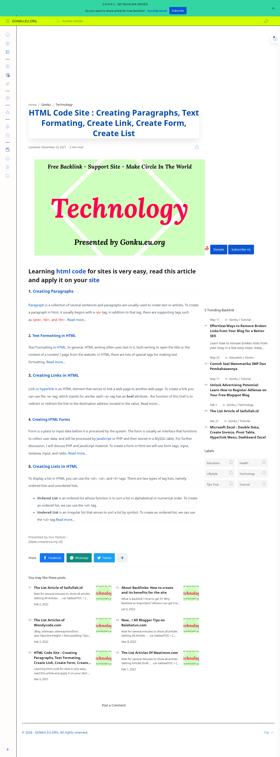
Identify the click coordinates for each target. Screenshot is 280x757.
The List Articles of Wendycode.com (49, 622)
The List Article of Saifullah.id (58, 587)
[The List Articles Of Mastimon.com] (191, 658)
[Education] (236, 357)
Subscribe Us (241, 249)
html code (71, 271)
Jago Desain (117, 732)
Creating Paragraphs (53, 291)
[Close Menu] (273, 8)
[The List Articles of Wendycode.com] (104, 625)
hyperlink (47, 389)
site (94, 280)
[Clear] (124, 21)
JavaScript (104, 438)
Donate (219, 249)
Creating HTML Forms (51, 419)
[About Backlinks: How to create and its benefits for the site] (191, 593)
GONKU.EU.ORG (24, 21)
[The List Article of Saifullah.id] (104, 593)
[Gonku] (234, 320)
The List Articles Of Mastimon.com (149, 652)
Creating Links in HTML (56, 375)
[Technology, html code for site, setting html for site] (119, 207)
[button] (265, 21)
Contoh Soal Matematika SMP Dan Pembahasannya (238, 366)
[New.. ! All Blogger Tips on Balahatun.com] (191, 625)
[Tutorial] (246, 320)
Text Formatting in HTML (54, 335)
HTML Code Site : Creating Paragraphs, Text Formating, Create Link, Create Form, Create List (61, 657)
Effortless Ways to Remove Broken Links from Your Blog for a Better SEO (238, 331)
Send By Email (157, 11)
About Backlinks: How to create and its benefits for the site (147, 590)
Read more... (76, 319)
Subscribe (178, 10)
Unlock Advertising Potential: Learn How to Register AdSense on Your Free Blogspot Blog (238, 390)
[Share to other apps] (122, 557)
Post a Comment (114, 705)
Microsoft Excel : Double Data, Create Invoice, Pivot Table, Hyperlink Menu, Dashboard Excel (238, 432)
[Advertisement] (148, 63)
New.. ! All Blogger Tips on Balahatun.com (143, 622)
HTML (61, 347)
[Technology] (246, 405)
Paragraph (36, 305)
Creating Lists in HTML (55, 466)
